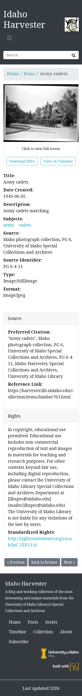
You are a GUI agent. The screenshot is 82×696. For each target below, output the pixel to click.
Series (51, 622)
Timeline (17, 632)
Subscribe (18, 641)
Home (13, 74)
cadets (25, 225)
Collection (43, 632)
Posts (33, 622)
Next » (69, 562)
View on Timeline (58, 161)
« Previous (15, 562)
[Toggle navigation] (9, 37)
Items (29, 74)
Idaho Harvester (24, 19)
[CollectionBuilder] (74, 666)
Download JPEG (22, 161)
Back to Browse (44, 562)
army (8, 225)
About (66, 632)
